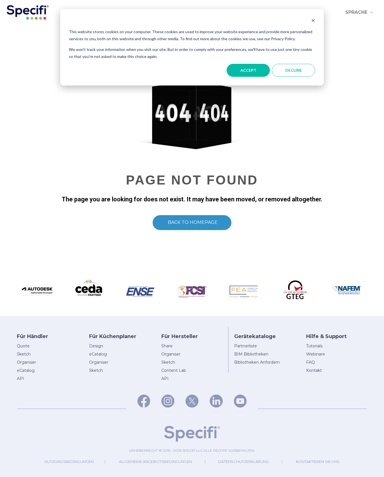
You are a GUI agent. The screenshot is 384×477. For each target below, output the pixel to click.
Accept (248, 70)
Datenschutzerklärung (243, 461)
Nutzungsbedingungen (69, 461)
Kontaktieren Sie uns (318, 461)
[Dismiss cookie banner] (313, 21)
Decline (293, 70)
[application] (370, 12)
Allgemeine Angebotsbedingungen (155, 461)
